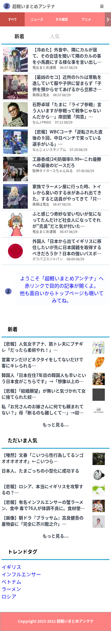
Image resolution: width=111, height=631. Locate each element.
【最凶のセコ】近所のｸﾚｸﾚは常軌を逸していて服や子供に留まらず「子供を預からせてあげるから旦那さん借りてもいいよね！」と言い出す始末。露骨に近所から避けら (66, 83)
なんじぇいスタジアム (49, 149)
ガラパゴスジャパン (47, 258)
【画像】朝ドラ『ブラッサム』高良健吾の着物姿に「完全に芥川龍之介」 (43, 521)
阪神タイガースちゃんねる (52, 170)
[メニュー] (101, 6)
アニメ (86, 19)
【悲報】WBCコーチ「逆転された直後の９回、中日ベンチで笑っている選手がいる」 (67, 137)
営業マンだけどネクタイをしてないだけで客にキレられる (42, 362)
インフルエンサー (21, 574)
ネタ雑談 (62, 19)
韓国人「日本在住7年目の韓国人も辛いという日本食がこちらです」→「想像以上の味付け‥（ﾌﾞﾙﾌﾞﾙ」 (44, 378)
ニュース (37, 19)
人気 (55, 36)
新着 (19, 36)
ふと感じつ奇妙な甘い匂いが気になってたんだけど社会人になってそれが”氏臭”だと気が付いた (66, 220)
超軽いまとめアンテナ (33, 6)
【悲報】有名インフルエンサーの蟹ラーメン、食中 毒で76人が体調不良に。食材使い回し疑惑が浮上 (43, 505)
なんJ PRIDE (41, 122)
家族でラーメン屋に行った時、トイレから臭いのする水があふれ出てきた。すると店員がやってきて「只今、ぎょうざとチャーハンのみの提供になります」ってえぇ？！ (66, 192)
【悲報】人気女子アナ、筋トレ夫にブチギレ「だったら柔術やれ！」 (42, 347)
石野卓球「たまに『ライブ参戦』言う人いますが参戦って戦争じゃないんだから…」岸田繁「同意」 (66, 110)
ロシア (9, 596)
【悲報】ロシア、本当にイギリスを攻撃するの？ (42, 489)
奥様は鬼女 (40, 94)
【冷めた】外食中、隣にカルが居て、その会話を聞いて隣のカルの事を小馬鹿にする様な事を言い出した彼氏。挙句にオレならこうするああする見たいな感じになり (66, 55)
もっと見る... (56, 424)
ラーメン (11, 589)
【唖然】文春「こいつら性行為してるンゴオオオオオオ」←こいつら (43, 458)
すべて (12, 19)
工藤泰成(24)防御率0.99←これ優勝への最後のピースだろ (66, 162)
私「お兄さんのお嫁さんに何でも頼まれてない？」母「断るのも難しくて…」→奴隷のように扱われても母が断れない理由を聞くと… (43, 409)
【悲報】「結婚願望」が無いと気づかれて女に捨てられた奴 (44, 394)
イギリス (11, 566)
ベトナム (11, 581)
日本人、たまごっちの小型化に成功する (40, 470)
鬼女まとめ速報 (44, 67)
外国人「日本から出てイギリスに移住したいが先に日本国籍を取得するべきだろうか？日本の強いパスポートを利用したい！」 (66, 247)
